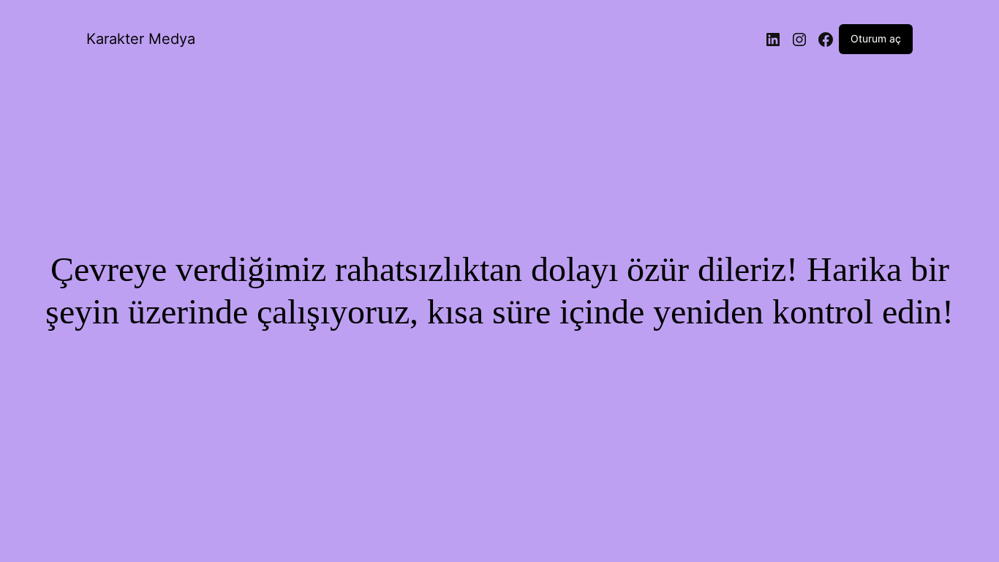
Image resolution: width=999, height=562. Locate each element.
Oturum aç (876, 38)
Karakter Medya (140, 39)
